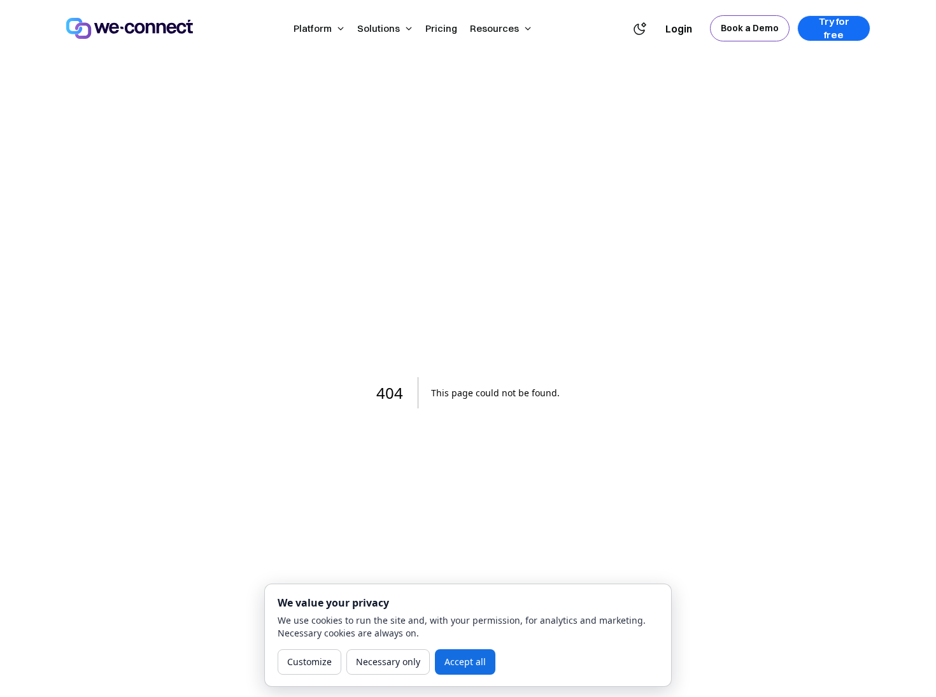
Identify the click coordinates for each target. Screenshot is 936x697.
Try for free (834, 28)
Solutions (378, 28)
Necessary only (388, 662)
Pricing (441, 28)
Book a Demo (750, 28)
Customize (309, 662)
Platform (313, 28)
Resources (494, 28)
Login (678, 28)
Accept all (465, 662)
